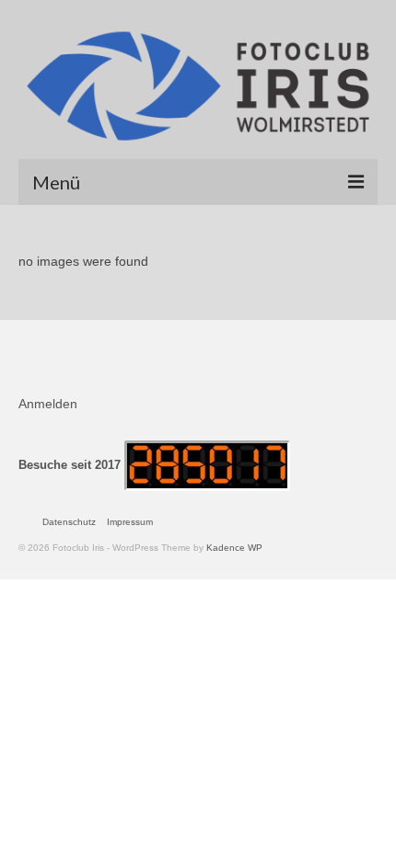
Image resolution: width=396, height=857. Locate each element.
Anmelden (47, 403)
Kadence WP (234, 548)
